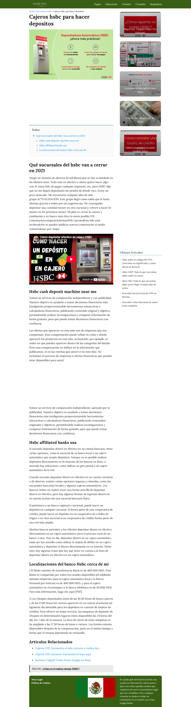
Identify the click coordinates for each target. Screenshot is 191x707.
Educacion (111, 4)
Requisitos (156, 4)
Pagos (97, 4)
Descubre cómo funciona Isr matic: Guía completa (140, 304)
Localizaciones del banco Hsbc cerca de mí (62, 150)
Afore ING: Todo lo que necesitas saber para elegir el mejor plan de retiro (139, 284)
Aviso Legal (37, 679)
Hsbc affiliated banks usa (53, 145)
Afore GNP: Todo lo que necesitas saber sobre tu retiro (139, 274)
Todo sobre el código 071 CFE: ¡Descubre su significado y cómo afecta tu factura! (139, 263)
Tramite (126, 4)
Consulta (140, 4)
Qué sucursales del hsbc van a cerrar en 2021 (60, 135)
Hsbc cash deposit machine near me (59, 140)
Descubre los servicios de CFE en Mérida (139, 295)
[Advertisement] (71, 102)
